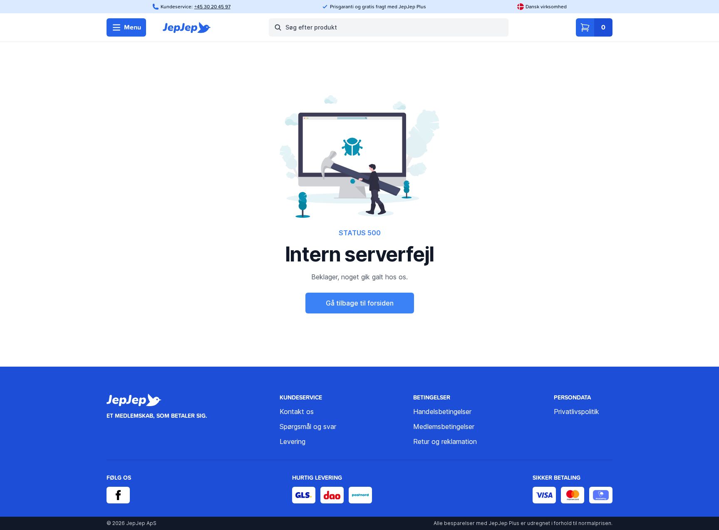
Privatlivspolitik (576, 411)
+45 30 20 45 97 (212, 6)
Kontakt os (297, 411)
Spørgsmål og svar (308, 426)
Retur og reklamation (445, 441)
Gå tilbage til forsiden (360, 303)
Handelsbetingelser (442, 411)
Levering (292, 441)
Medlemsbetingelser (443, 426)
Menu (132, 27)
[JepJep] (186, 27)
